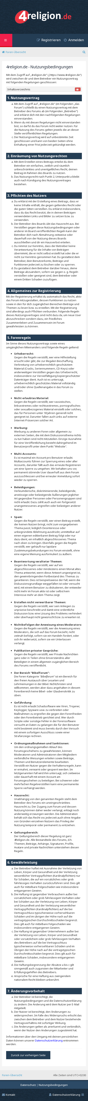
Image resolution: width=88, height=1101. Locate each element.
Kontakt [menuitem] (10, 1095)
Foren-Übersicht (12, 1075)
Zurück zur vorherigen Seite (28, 1055)
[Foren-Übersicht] (44, 17)
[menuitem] (72, 40)
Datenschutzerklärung (49, 1040)
